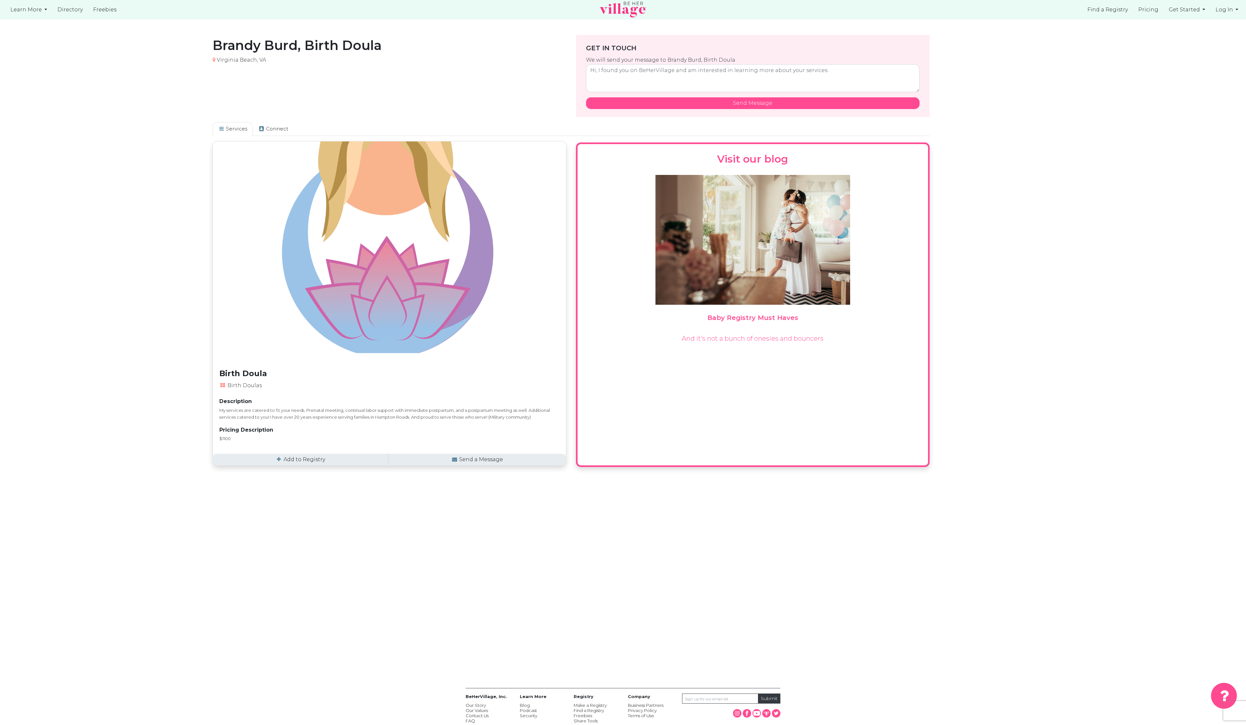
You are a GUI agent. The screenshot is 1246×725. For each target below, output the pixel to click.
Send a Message (480, 459)
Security (528, 715)
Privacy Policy (642, 710)
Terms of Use (641, 715)
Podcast (528, 710)
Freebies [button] (104, 9)
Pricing (1148, 9)
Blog (525, 705)
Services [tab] (236, 129)
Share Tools (586, 720)
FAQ (470, 720)
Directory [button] (70, 9)
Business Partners (646, 705)
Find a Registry (1107, 9)
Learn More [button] (26, 9)
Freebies (583, 715)
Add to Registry (303, 459)
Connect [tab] (276, 129)
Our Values (477, 710)
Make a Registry (590, 705)
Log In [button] (1224, 9)
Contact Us (477, 715)
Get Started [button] (1185, 9)
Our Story (476, 705)
